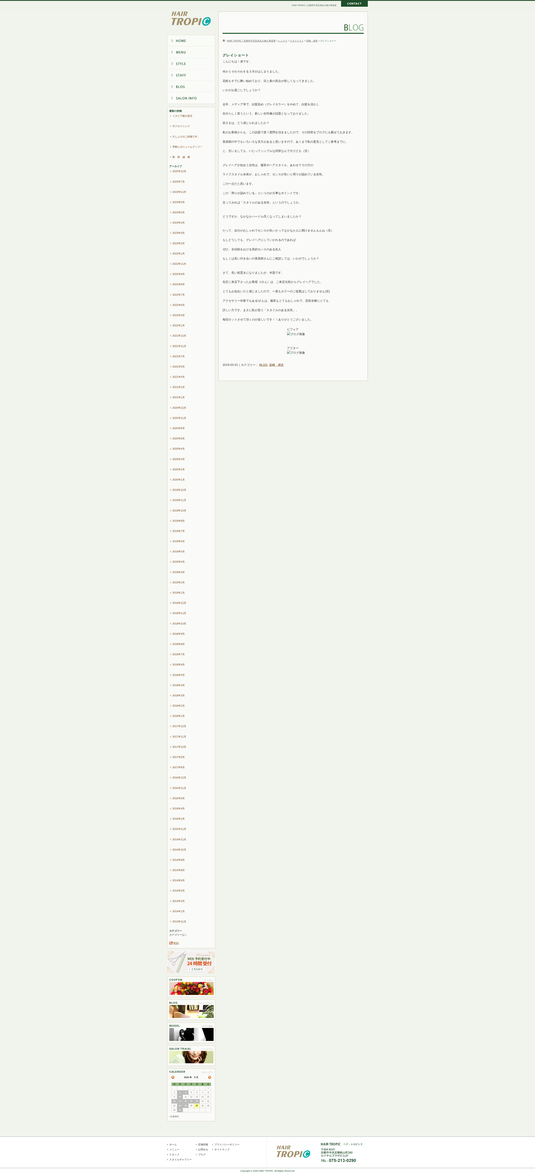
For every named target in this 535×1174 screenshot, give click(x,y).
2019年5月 (178, 551)
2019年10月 (179, 510)
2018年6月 (178, 664)
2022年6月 (178, 305)
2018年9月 (178, 633)
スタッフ (194, 75)
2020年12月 (179, 407)
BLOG (263, 364)
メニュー (194, 52)
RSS (176, 943)
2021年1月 (178, 397)
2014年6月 (178, 880)
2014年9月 (178, 860)
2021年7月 (178, 356)
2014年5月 (178, 890)
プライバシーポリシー (226, 1144)
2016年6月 (178, 798)
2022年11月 (179, 263)
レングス (282, 40)
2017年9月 (178, 757)
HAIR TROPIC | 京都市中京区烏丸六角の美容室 (191, 18)
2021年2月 (178, 387)
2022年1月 (178, 325)
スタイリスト (297, 40)
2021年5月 (178, 366)
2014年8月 (178, 870)
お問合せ (203, 1149)
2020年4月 (178, 448)
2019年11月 (179, 500)
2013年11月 (179, 921)
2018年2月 (178, 705)
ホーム (194, 40)
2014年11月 (179, 839)
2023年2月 (178, 243)
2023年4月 (178, 222)
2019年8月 (178, 520)
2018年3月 (178, 695)
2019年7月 (178, 531)
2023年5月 (178, 212)
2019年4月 (178, 561)
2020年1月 (178, 479)
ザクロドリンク (181, 126)
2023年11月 (179, 192)
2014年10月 (179, 849)
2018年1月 (178, 716)
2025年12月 (179, 171)
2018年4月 (178, 685)
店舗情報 (194, 99)
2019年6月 (178, 541)
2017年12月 (179, 726)
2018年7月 (178, 654)
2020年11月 (179, 418)
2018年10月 (179, 623)
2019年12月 (179, 489)
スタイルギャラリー (194, 64)
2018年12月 (179, 603)
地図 (365, 1156)
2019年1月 (178, 592)
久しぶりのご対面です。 (186, 136)
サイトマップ (221, 1149)
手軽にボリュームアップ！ (187, 146)
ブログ (194, 87)
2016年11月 (179, 788)
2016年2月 (178, 818)
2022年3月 (178, 315)
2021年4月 (178, 376)
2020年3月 (178, 459)
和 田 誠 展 (181, 157)
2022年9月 (178, 274)
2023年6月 (178, 202)
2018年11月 (179, 613)
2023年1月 (178, 253)
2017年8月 (178, 767)
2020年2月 (178, 469)
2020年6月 (178, 438)
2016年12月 (179, 777)
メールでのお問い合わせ (354, 4)
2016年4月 (178, 808)
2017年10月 (179, 746)
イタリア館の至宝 (182, 115)
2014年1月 (178, 911)
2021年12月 (179, 335)
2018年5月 (178, 675)
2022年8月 (178, 284)
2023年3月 (178, 232)
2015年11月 (179, 829)
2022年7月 (178, 294)
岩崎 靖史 (312, 40)
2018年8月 (178, 644)
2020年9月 (178, 428)
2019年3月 (178, 572)
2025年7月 (178, 181)
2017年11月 (179, 736)
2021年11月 (179, 346)
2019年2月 (178, 582)
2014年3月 (178, 901)
